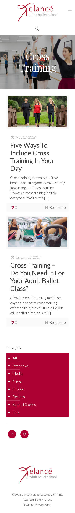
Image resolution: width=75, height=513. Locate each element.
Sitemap (28, 504)
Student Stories (24, 404)
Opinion (19, 389)
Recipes (19, 397)
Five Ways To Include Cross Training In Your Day (32, 156)
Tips (16, 412)
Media (17, 373)
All (15, 358)
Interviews (21, 366)
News (17, 381)
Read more (58, 207)
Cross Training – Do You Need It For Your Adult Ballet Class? (37, 276)
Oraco (48, 499)
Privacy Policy (43, 504)
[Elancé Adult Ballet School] (37, 11)
